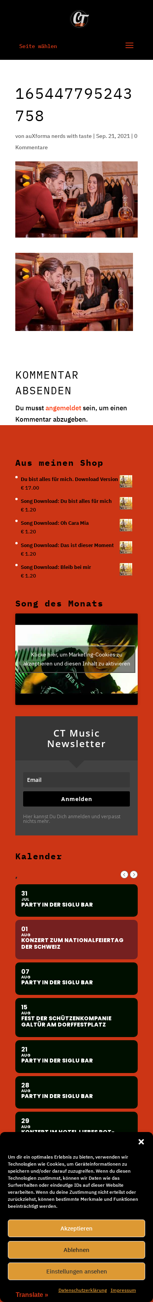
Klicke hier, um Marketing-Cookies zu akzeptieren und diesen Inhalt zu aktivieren (76, 659)
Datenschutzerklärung (82, 1290)
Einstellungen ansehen (76, 1271)
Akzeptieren (76, 1228)
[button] (141, 1142)
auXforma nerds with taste (59, 136)
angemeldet (63, 408)
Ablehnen (76, 1250)
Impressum (123, 1290)
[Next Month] (134, 874)
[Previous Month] (124, 874)
